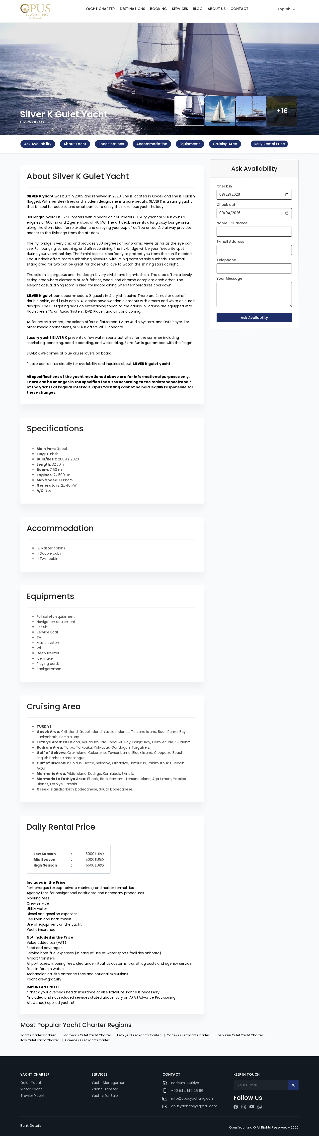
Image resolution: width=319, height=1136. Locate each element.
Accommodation (151, 143)
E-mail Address (230, 241)
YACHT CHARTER (100, 8)
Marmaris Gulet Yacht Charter (88, 1035)
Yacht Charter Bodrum (38, 1035)
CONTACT (239, 8)
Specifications (111, 143)
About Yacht (75, 143)
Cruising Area (225, 143)
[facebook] (236, 1107)
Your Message (229, 278)
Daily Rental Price (269, 143)
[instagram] (243, 1107)
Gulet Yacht (30, 1082)
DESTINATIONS (132, 8)
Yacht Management (109, 1082)
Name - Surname (232, 223)
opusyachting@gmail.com (194, 1106)
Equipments (190, 143)
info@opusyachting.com (192, 1098)
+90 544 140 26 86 (187, 1090)
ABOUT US (217, 8)
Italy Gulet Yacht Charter (40, 1040)
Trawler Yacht (32, 1095)
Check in (224, 186)
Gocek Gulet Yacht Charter (188, 1035)
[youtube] (251, 1107)
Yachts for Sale (104, 1095)
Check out (226, 204)
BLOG (198, 8)
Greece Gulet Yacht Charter (87, 1040)
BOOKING (158, 8)
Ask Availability (37, 143)
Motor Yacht (31, 1089)
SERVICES (180, 8)
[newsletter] (293, 1085)
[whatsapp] (259, 1107)
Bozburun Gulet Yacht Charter (240, 1035)
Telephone (226, 260)
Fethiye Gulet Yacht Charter (139, 1035)
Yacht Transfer (104, 1089)
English (284, 8)
